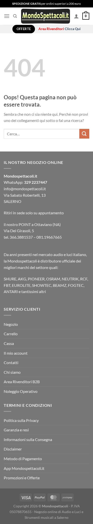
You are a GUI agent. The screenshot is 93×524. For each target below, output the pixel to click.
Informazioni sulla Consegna (28, 439)
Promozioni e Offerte (22, 477)
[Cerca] (15, 16)
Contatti (11, 362)
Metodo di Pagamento (23, 458)
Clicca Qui (73, 29)
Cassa (9, 343)
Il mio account (16, 353)
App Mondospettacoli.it (24, 468)
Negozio (11, 324)
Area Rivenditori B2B (22, 381)
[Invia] (84, 134)
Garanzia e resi (16, 429)
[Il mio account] (76, 16)
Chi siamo (12, 372)
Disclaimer (13, 449)
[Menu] (7, 16)
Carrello (11, 333)
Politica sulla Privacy (21, 420)
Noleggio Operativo (20, 391)
